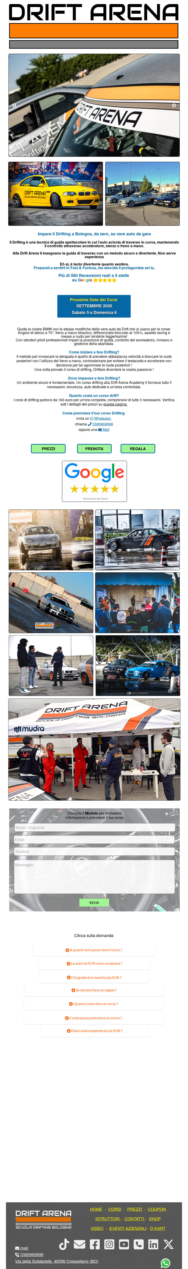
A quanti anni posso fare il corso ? (95, 950)
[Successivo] (174, 105)
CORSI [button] (114, 1209)
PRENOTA (94, 448)
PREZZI (48, 448)
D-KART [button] (158, 1228)
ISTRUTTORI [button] (107, 1218)
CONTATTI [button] (134, 1218)
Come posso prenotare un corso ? (95, 1018)
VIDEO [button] (97, 1228)
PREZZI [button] (134, 1209)
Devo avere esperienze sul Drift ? (96, 1030)
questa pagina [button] (115, 404)
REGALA (138, 448)
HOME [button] (96, 1209)
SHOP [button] (155, 1218)
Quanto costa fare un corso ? (96, 1003)
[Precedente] (14, 105)
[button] (28, 1248)
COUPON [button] (157, 1209)
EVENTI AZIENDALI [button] (128, 1228)
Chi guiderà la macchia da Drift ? (96, 977)
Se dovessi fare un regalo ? (95, 990)
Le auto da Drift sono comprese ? (96, 963)
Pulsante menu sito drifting (171, 30)
